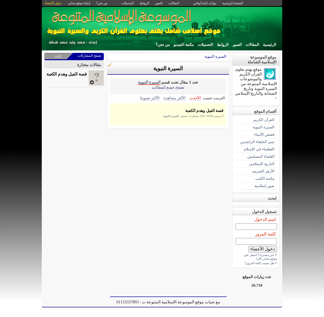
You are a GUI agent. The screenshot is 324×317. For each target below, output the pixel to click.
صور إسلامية (264, 186)
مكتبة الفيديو (184, 45)
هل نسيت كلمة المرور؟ (259, 263)
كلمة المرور (265, 234)
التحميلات (205, 45)
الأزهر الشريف (263, 171)
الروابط (223, 45)
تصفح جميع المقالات (168, 87)
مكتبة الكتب (264, 178)
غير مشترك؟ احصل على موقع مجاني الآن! (260, 257)
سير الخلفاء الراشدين (257, 142)
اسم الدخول (265, 219)
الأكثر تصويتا (149, 98)
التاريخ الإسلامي (261, 164)
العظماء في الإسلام (259, 149)
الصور (237, 45)
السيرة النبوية (215, 56)
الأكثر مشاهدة (175, 98)
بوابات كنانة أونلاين (204, 3)
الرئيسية (269, 45)
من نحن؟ (163, 45)
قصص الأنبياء (264, 134)
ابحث (58, 55)
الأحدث (195, 98)
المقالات (252, 45)
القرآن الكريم (263, 119)
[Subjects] (270, 78)
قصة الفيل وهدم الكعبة (204, 110)
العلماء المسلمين (260, 156)
